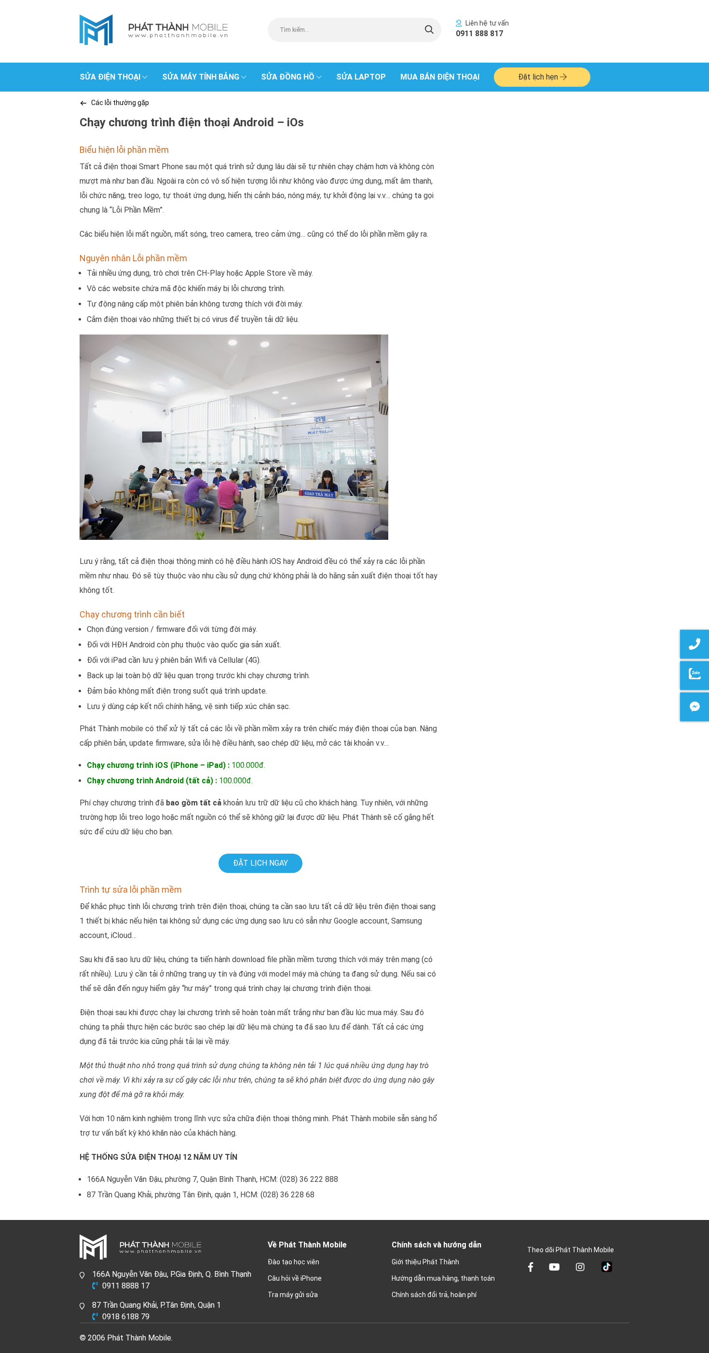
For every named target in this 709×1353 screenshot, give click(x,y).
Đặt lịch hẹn (539, 76)
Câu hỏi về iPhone (295, 1278)
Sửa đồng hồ (287, 76)
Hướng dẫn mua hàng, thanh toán (443, 1278)
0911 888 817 (479, 33)
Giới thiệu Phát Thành (425, 1262)
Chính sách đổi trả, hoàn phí (434, 1295)
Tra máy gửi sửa (293, 1295)
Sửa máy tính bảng (200, 76)
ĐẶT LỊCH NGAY (260, 863)
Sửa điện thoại (110, 76)
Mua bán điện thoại (439, 76)
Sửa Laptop (361, 76)
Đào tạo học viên (293, 1262)
